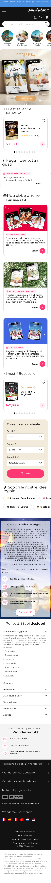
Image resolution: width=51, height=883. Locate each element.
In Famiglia (10, 663)
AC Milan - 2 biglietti (28, 393)
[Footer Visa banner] (4, 797)
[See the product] (42, 144)
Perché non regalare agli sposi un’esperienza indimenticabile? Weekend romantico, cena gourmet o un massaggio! (24, 298)
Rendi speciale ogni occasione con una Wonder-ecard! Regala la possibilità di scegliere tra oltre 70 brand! (25, 241)
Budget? (11, 444)
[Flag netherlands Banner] (26, 820)
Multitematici (10, 708)
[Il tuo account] (35, 17)
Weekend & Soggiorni (15, 631)
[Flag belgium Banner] (14, 820)
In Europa (9, 659)
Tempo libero (10, 702)
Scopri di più (25, 612)
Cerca (27, 473)
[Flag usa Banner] (32, 820)
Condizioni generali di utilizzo (25, 843)
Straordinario (11, 671)
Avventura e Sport (12, 696)
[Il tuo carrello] (46, 17)
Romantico (10, 651)
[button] (24, 104)
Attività (7, 715)
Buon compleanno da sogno (30, 128)
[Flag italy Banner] (8, 820)
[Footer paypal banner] (18, 797)
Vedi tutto (9, 676)
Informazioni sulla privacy (25, 831)
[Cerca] (46, 24)
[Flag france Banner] (2, 820)
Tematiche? (13, 457)
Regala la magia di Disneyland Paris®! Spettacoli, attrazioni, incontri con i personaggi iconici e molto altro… (25, 355)
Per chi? (11, 431)
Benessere (9, 689)
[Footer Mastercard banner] (11, 797)
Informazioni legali (25, 835)
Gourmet (8, 683)
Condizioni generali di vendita (25, 839)
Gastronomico (11, 655)
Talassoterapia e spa (14, 667)
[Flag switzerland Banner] (20, 820)
